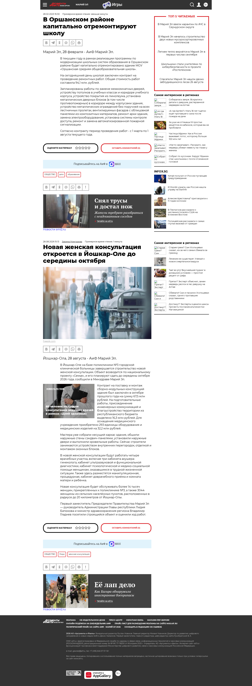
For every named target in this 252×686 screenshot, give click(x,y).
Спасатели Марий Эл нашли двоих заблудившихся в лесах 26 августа (182, 81)
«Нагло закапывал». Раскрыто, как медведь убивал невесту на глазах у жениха (188, 148)
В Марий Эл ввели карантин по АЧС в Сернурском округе (182, 26)
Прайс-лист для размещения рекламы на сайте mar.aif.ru (146, 623)
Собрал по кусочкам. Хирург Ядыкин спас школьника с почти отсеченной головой (189, 159)
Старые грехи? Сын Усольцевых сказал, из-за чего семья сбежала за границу (188, 250)
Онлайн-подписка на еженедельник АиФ (88, 623)
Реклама (71, 620)
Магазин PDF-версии (158, 620)
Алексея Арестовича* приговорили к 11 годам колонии (188, 199)
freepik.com (49, 341)
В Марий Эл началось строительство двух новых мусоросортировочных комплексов (181, 39)
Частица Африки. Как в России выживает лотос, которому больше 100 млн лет (188, 136)
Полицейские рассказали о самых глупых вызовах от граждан (186, 222)
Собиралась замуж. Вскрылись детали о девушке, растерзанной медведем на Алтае (186, 102)
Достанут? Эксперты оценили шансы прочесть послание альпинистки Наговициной (189, 307)
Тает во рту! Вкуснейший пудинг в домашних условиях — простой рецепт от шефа (187, 273)
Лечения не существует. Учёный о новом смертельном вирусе (187, 260)
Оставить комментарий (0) (126, 148)
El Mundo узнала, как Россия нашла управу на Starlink (187, 188)
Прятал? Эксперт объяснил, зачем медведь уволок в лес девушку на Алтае (187, 284)
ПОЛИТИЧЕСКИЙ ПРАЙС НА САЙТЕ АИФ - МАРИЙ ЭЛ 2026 (93, 627)
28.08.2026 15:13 (51, 241)
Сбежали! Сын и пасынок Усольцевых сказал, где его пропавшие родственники (189, 295)
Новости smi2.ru (54, 229)
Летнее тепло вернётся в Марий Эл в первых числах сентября (181, 53)
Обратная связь (134, 620)
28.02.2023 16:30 (51, 14)
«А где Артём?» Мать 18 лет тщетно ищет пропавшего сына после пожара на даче (187, 114)
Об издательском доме (92, 620)
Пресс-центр (115, 620)
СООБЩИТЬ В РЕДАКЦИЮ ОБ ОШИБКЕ (143, 627)
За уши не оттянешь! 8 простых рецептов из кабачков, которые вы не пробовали (189, 125)
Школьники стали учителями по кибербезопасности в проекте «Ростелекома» (181, 67)
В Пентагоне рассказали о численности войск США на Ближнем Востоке (183, 212)
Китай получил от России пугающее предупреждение (187, 177)
